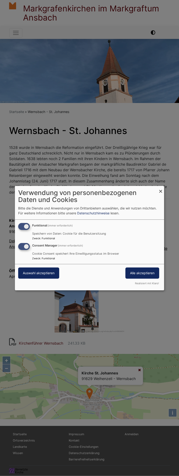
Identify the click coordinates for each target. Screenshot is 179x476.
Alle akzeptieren (142, 273)
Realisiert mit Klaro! (147, 283)
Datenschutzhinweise (93, 213)
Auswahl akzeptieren (39, 273)
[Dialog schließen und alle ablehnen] (160, 189)
